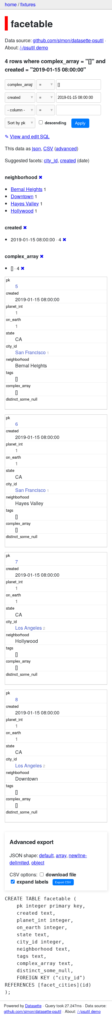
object (37, 862)
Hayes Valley (25, 203)
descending (55, 122)
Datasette (33, 1005)
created (68, 160)
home (11, 4)
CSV (48, 148)
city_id (51, 160)
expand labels (32, 881)
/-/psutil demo (34, 47)
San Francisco (30, 352)
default (46, 855)
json (36, 148)
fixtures (28, 4)
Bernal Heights (26, 189)
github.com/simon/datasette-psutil (68, 40)
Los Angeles (28, 627)
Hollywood (22, 210)
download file (60, 874)
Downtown (22, 196)
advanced (66, 148)
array (61, 855)
